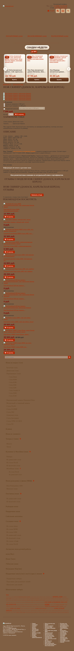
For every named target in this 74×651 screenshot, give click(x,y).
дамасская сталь (35, 596)
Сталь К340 (12, 396)
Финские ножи (12, 489)
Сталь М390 (13, 379)
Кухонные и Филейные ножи (17, 452)
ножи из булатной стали (28, 606)
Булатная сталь (12, 368)
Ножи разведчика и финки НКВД (19, 481)
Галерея (34, 631)
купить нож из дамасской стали (36, 600)
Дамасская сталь (12, 371)
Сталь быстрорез (12, 418)
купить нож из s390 (56, 598)
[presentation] (5, 69)
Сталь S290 (12, 388)
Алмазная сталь (12, 415)
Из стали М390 (12, 529)
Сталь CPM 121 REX (14, 421)
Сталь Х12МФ (11, 409)
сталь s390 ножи (21, 612)
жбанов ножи (42, 596)
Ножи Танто (10, 559)
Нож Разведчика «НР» (14, 486)
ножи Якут (10, 554)
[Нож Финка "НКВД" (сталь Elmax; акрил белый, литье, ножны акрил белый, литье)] (19, 332)
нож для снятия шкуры (31, 604)
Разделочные (59, 36)
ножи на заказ (15, 608)
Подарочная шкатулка (12, 108)
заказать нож (49, 596)
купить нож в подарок (17, 598)
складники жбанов (57, 610)
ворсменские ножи (24, 597)
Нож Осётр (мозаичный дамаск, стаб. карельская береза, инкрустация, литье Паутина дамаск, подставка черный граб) (14, 71)
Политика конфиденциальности (37, 637)
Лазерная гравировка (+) (15, 104)
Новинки (34, 628)
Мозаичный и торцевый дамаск (18, 403)
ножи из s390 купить (15, 606)
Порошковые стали (13, 374)
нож (46, 602)
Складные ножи (12, 521)
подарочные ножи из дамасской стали (40, 610)
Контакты (34, 633)
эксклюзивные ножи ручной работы (58, 612)
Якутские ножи (48, 640)
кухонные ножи (29, 602)
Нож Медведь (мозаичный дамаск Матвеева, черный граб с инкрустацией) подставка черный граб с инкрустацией (59, 71)
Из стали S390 (11, 532)
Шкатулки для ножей (14, 585)
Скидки (33, 626)
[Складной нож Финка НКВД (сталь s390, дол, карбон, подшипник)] (19, 231)
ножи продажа (50, 608)
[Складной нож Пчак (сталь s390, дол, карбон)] (19, 269)
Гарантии (34, 625)
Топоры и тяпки (12, 439)
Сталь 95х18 (11, 406)
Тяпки (8, 447)
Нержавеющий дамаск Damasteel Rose (20, 400)
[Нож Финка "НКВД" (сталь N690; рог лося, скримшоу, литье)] (19, 344)
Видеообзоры (35, 630)
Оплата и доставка (36, 632)
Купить (14, 79)
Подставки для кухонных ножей (18, 582)
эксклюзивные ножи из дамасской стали (37, 612)
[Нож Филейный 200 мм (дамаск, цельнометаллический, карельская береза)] (19, 307)
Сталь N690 (13, 393)
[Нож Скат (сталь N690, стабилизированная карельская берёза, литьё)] (19, 243)
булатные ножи (9, 596)
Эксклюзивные (37, 36)
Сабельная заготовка (14, 516)
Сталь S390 (12, 385)
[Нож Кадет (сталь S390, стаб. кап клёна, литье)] (19, 319)
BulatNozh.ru (7, 84)
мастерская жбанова (39, 602)
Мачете (9, 444)
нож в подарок (54, 602)
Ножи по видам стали (14, 363)
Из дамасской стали (13, 460)
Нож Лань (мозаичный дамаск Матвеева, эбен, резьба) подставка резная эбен (37, 71)
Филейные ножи (12, 469)
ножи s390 (53, 604)
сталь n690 (12, 612)
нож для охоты (20, 604)
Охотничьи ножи (18, 84)
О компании (35, 624)
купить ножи (49, 600)
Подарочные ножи (13, 511)
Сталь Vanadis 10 (14, 390)
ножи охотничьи (41, 608)
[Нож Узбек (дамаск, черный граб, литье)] (17, 219)
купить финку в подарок (19, 602)
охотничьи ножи (16, 610)
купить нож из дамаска (20, 600)
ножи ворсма (60, 604)
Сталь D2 (9, 424)
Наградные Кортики (14, 569)
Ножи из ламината (13, 434)
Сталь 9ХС (10, 412)
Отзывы (34, 635)
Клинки (9, 429)
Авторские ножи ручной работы (18, 549)
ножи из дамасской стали (54, 606)
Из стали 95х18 (12, 463)
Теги (7, 594)
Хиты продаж (35, 629)
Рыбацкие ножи (12, 506)
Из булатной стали (13, 466)
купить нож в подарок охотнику (31, 598)
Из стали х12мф (12, 541)
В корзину (20, 114)
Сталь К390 (12, 382)
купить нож (57, 596)
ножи (47, 604)
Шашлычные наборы (14, 589)
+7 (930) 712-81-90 (60, 6)
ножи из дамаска (40, 606)
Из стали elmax (12, 526)
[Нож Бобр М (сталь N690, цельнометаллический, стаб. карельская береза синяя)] (19, 207)
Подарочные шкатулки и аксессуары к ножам (24, 574)
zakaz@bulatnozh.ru (61, 7)
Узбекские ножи (12, 564)
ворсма (16, 597)
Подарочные (14, 36)
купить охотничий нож (59, 600)
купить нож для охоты (45, 598)
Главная (34, 623)
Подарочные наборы (14, 579)
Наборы (9, 457)
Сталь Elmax (13, 377)
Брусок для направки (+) (15, 106)
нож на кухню (41, 604)
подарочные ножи (25, 610)
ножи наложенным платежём (28, 608)
